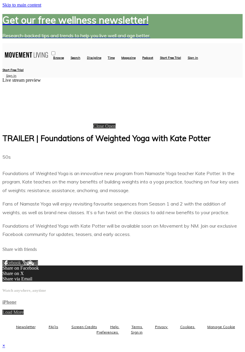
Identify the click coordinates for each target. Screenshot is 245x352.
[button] (53, 53)
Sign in (193, 57)
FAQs (53, 327)
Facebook (12, 262)
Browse (58, 57)
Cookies (187, 327)
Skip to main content (21, 4)
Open (110, 126)
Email (32, 262)
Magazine (128, 57)
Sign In (11, 76)
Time (111, 57)
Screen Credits (84, 327)
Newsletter (26, 327)
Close (99, 126)
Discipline (94, 57)
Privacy (161, 327)
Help (115, 327)
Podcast (147, 57)
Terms (137, 327)
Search (75, 57)
